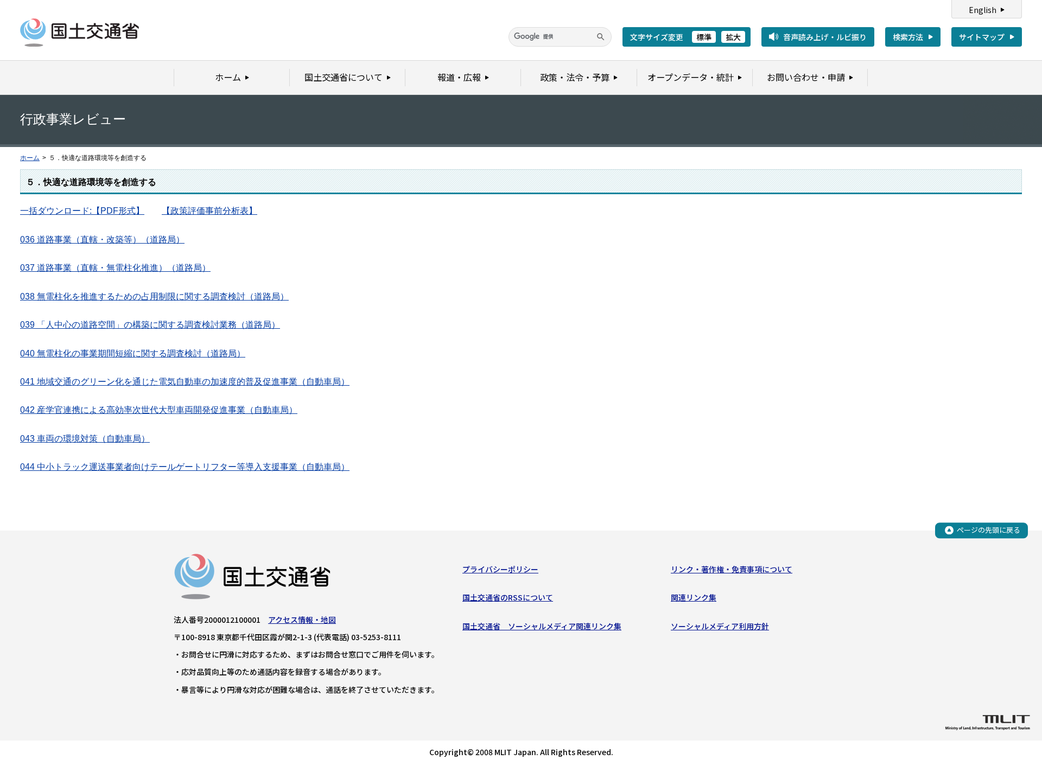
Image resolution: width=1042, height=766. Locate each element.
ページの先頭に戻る (988, 530)
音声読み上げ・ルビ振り (825, 36)
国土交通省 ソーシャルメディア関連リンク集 (541, 626)
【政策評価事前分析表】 (209, 210)
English (982, 9)
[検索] (600, 36)
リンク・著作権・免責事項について (731, 569)
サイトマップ (982, 36)
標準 (703, 36)
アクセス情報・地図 (302, 619)
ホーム (30, 158)
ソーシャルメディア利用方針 (720, 626)
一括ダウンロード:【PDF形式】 (82, 210)
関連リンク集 (693, 597)
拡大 (733, 36)
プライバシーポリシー (500, 569)
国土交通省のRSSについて (507, 597)
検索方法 (908, 36)
